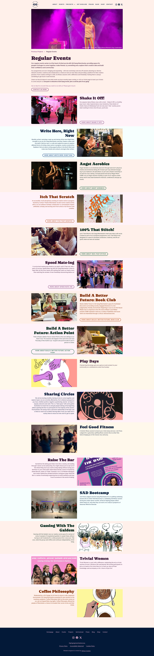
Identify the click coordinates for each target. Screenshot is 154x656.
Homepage (50, 632)
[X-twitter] (122, 5)
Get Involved (82, 4)
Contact (109, 4)
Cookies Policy (90, 646)
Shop (103, 4)
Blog (97, 4)
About (55, 4)
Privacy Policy (63, 646)
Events (61, 4)
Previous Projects (37, 51)
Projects (69, 4)
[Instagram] (116, 5)
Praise (91, 4)
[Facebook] (119, 5)
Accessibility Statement (77, 646)
